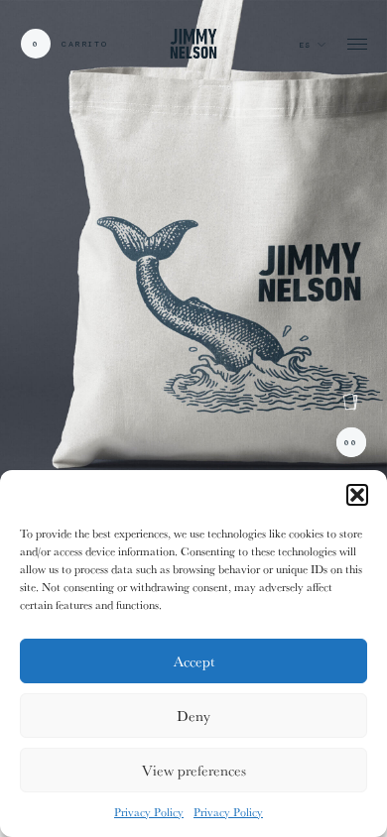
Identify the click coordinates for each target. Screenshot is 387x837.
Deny (193, 715)
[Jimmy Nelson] (193, 43)
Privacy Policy (149, 811)
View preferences (194, 770)
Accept (194, 661)
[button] (357, 495)
